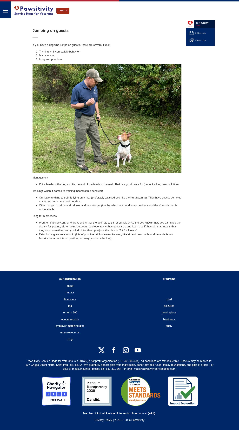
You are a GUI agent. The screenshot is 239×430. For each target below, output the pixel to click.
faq (70, 305)
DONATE (63, 11)
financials (70, 299)
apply (169, 325)
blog (70, 339)
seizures (169, 305)
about (70, 285)
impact (70, 292)
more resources (70, 332)
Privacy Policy (104, 420)
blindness (169, 319)
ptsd (169, 299)
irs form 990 (70, 312)
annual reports (70, 319)
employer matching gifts (70, 325)
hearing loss (169, 312)
